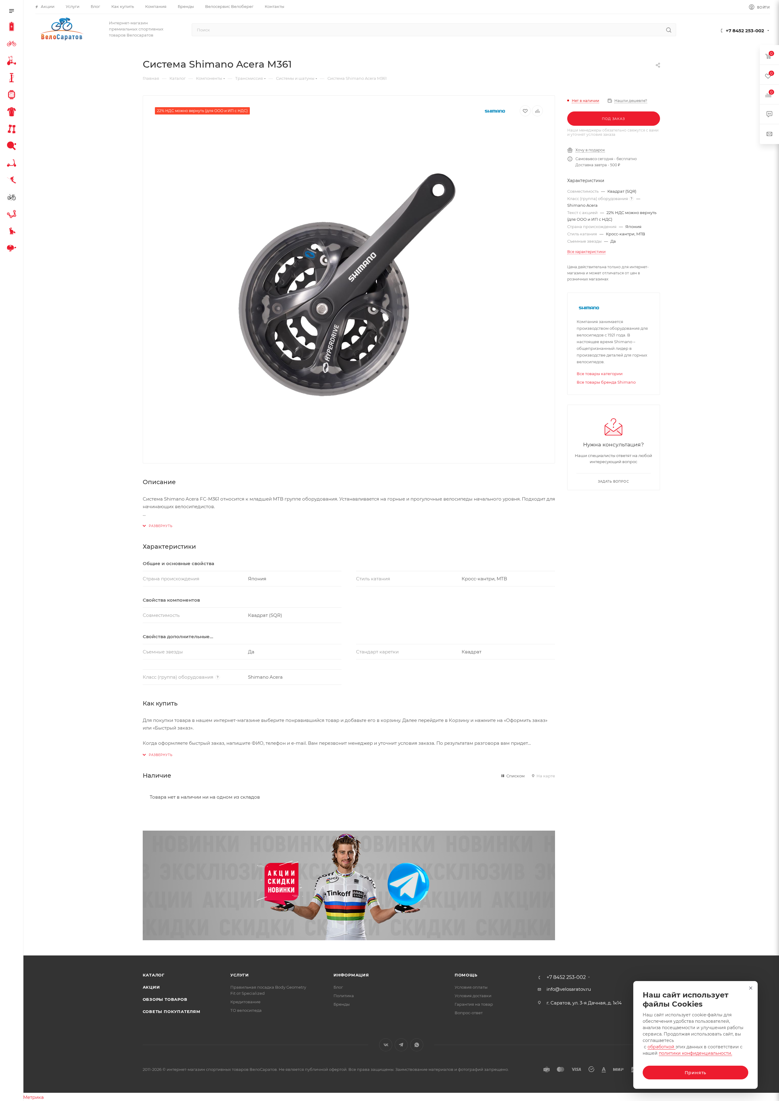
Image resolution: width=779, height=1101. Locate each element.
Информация (351, 975)
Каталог (154, 975)
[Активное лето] (12, 146)
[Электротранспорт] (12, 27)
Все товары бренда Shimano (606, 382)
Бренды (342, 1004)
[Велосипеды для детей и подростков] (12, 61)
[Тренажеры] (12, 129)
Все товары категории (600, 373)
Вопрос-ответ (469, 1012)
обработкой (662, 1047)
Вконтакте (385, 1044)
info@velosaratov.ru (569, 989)
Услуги (239, 975)
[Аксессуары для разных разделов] (12, 249)
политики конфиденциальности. (695, 1053)
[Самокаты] (12, 163)
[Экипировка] (12, 112)
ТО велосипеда (246, 1010)
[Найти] (668, 29)
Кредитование (245, 1001)
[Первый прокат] (12, 197)
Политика (344, 995)
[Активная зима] (12, 180)
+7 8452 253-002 (745, 30)
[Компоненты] (12, 214)
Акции (151, 987)
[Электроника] (12, 95)
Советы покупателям (172, 1011)
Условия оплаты (471, 987)
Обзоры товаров (165, 999)
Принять (696, 1072)
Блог (338, 987)
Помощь (466, 975)
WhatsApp (416, 1044)
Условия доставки (473, 995)
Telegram (401, 1044)
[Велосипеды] (12, 44)
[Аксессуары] (12, 78)
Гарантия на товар (474, 1004)
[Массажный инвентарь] (12, 232)
